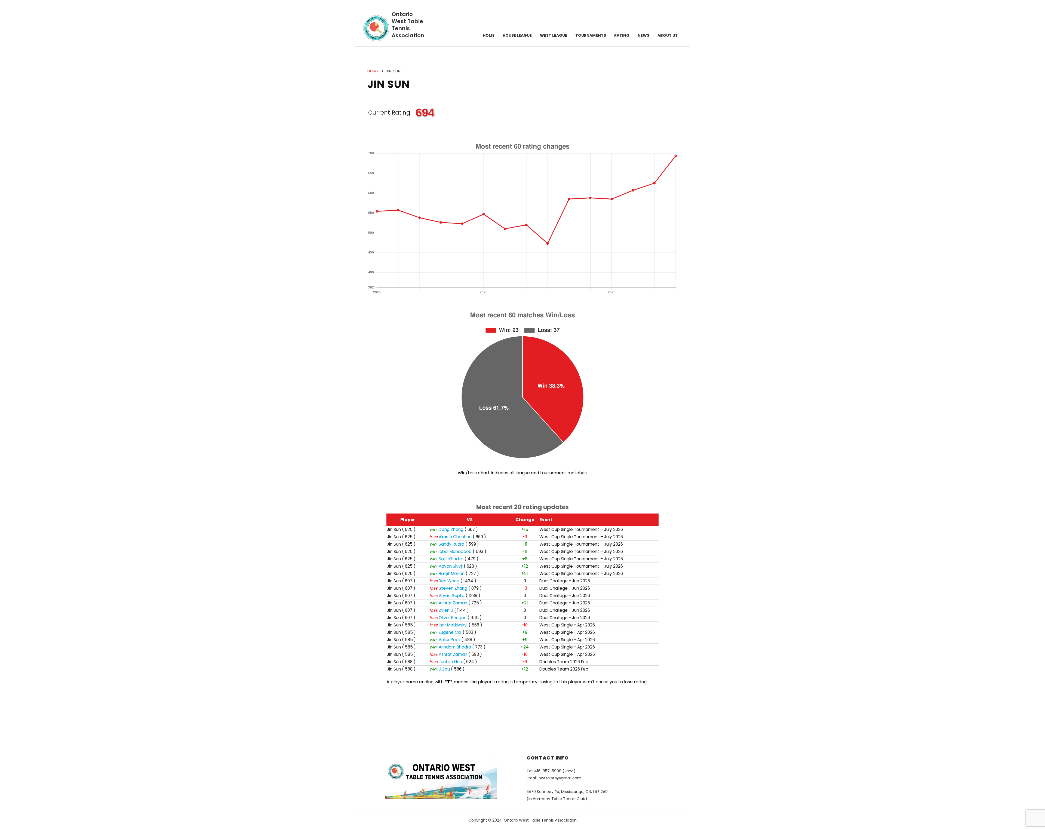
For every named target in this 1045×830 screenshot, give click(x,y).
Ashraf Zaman (453, 603)
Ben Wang (449, 581)
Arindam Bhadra (455, 647)
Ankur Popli (449, 640)
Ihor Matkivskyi (453, 625)
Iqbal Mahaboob (455, 551)
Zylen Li (446, 610)
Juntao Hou (450, 662)
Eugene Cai (450, 632)
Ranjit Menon (452, 573)
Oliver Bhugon (452, 617)
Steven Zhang (453, 588)
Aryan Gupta (452, 595)
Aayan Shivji (451, 566)
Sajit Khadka (451, 559)
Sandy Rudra (451, 544)
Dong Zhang (451, 529)
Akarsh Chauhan (455, 537)
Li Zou (444, 669)
